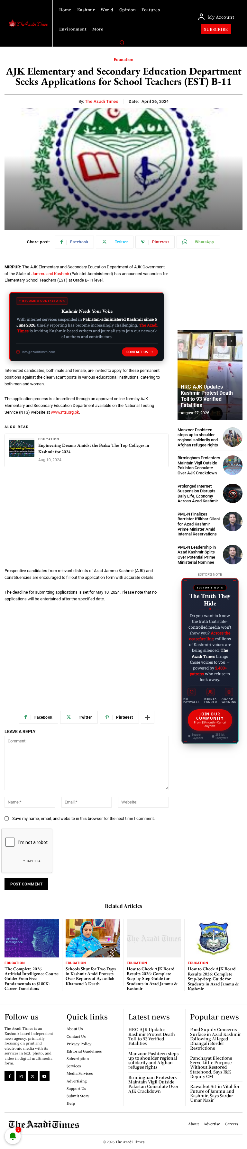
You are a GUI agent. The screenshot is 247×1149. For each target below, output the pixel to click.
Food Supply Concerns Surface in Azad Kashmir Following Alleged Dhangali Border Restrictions (215, 1038)
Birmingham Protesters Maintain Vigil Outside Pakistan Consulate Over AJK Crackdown (199, 465)
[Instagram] (21, 1076)
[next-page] (231, 341)
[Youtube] (45, 1076)
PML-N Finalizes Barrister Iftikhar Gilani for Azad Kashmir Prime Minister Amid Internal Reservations (199, 524)
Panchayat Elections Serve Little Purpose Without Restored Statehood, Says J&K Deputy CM (211, 1067)
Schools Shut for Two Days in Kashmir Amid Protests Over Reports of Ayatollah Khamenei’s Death (91, 976)
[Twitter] (33, 1076)
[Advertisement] (87, 520)
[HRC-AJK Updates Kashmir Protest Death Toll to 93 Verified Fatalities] (210, 375)
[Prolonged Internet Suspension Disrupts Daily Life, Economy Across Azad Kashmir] (232, 493)
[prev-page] (219, 341)
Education (123, 59)
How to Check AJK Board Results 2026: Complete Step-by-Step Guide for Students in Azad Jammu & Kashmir (152, 979)
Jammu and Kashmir (50, 273)
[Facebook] (9, 1076)
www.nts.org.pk (65, 412)
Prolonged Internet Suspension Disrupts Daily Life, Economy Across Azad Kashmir (198, 494)
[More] (147, 717)
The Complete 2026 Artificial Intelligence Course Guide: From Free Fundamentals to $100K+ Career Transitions (32, 979)
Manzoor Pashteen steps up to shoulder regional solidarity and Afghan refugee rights (198, 437)
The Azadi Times (102, 101)
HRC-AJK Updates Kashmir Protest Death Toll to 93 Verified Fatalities (207, 396)
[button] (122, 42)
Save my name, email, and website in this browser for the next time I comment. (83, 818)
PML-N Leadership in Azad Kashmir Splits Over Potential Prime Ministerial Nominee (197, 555)
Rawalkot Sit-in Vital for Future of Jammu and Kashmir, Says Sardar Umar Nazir (215, 1093)
